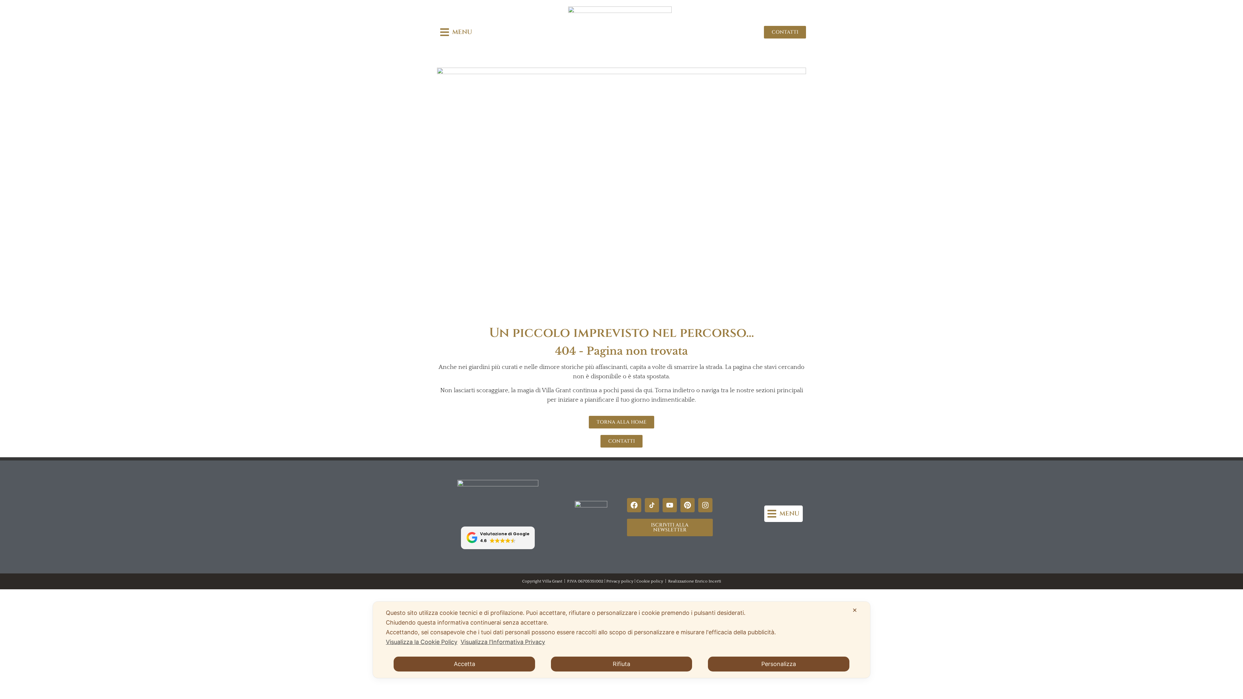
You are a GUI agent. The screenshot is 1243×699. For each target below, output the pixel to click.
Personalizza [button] (778, 663)
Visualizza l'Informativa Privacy (503, 641)
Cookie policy (649, 581)
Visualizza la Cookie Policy (421, 641)
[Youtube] (670, 505)
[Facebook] (634, 505)
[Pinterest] (687, 505)
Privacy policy (619, 581)
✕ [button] (854, 610)
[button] (456, 32)
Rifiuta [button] (621, 663)
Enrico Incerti (708, 581)
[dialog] (621, 640)
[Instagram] (705, 505)
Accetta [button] (464, 663)
